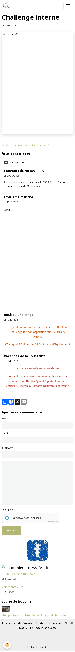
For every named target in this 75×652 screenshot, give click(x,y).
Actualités (19, 162)
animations (31, 145)
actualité (44, 145)
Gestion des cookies (37, 647)
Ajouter (11, 530)
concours (17, 145)
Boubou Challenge (19, 315)
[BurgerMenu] (67, 6)
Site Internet (8, 447)
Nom (4, 418)
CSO (5, 145)
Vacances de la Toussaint (24, 356)
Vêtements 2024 (13, 587)
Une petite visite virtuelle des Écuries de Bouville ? (35, 615)
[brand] (8, 6)
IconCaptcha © (53, 521)
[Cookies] (7, 645)
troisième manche (18, 197)
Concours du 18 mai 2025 (24, 171)
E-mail (5, 433)
